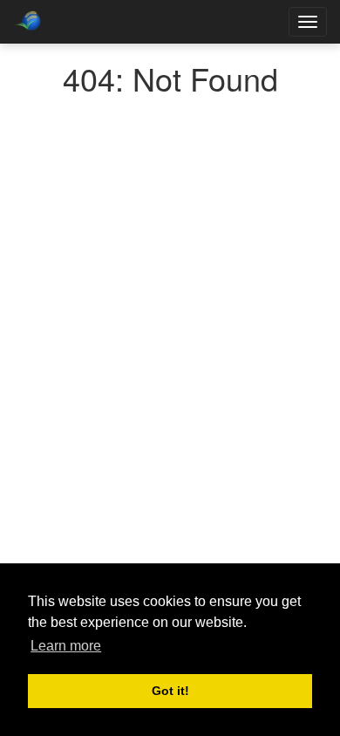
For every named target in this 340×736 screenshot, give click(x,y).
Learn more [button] (66, 645)
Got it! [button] (170, 691)
